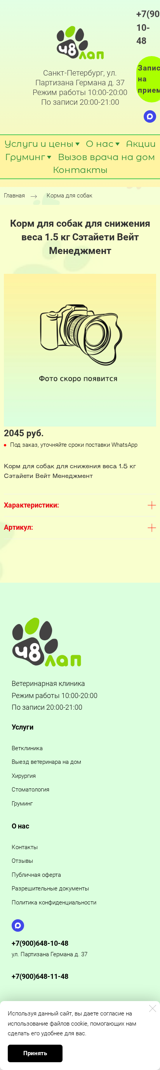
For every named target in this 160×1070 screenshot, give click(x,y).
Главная (14, 195)
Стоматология (30, 789)
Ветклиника (27, 748)
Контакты (25, 847)
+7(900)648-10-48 (40, 943)
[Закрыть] (152, 1008)
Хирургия (24, 775)
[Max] (150, 116)
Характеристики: (31, 505)
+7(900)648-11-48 (40, 976)
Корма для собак (69, 195)
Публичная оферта (36, 874)
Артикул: (18, 527)
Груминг (22, 803)
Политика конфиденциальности (54, 902)
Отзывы (22, 860)
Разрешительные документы (50, 888)
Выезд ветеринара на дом (46, 761)
